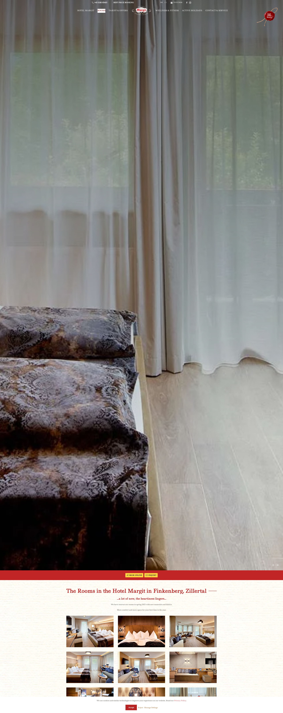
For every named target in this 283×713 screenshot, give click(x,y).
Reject (140, 707)
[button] (273, 565)
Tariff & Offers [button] (118, 10)
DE (161, 2)
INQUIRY (152, 575)
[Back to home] (141, 10)
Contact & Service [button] (216, 10)
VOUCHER (177, 2)
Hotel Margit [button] (85, 10)
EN (165, 2)
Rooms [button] (101, 10)
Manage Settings (151, 707)
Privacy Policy (180, 700)
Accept (131, 707)
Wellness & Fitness (167, 10)
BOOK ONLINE (135, 575)
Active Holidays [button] (192, 10)
